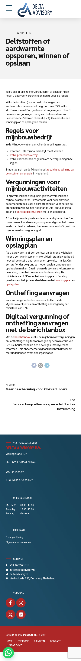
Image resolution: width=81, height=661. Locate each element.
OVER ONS (23, 641)
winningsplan (63, 280)
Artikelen (24, 33)
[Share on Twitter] (40, 365)
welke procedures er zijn (24, 155)
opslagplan (12, 284)
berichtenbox (22, 337)
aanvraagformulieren (29, 211)
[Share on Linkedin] (47, 365)
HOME (9, 641)
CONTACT (55, 641)
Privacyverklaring (14, 537)
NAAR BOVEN (16, 645)
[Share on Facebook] (34, 365)
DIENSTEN (39, 641)
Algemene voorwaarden (18, 542)
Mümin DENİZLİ (28, 635)
